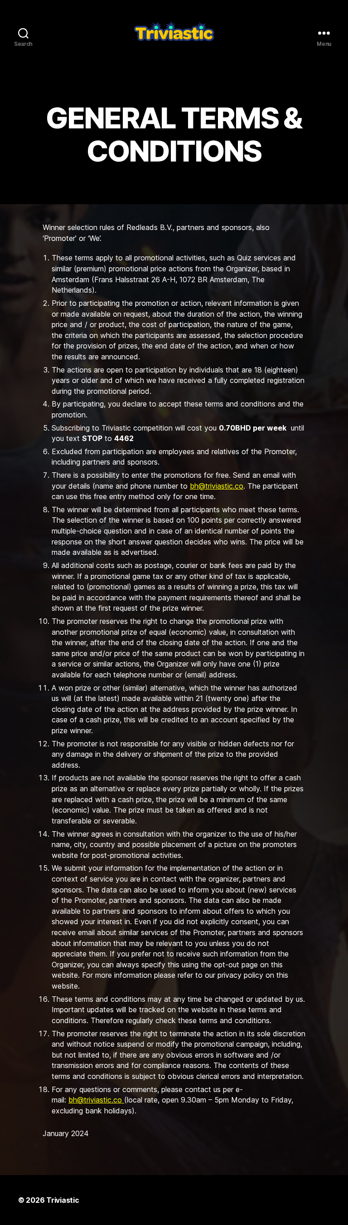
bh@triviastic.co (216, 485)
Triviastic (62, 1200)
